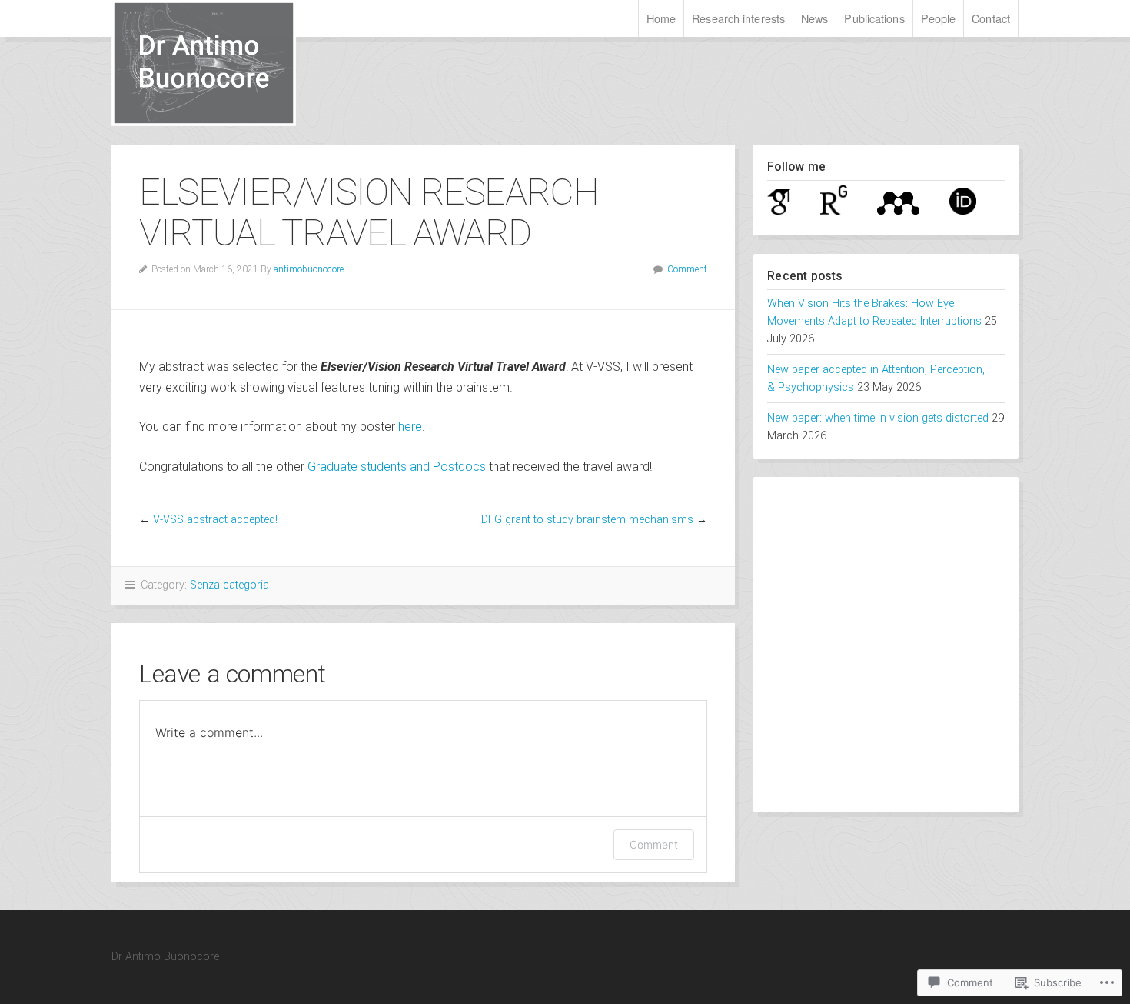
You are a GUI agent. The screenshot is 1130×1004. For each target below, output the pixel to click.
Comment (687, 269)
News (814, 18)
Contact (991, 18)
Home (661, 18)
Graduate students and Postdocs (396, 466)
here (410, 426)
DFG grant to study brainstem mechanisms (587, 519)
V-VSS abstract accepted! (215, 519)
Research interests (738, 18)
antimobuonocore (309, 269)
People (938, 18)
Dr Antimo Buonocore (253, 63)
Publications (874, 18)
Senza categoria (229, 585)
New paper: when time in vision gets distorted (878, 418)
